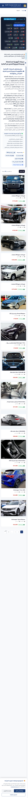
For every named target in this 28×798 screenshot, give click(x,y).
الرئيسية (23, 10)
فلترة (21, 171)
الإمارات (15, 31)
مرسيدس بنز (19, 155)
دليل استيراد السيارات (17, 165)
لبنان (22, 44)
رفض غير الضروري (7, 791)
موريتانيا (8, 44)
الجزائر (10, 38)
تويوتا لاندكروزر (18, 158)
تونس (16, 38)
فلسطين (7, 41)
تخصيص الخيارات (13, 795)
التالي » (5, 532)
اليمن (22, 28)
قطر (22, 31)
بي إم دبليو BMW (10, 152)
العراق (15, 28)
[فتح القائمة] (3, 5)
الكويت (8, 28)
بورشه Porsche (9, 155)
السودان (14, 41)
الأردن (15, 35)
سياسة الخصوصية (14, 787)
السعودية (8, 25)
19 (8, 532)
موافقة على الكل (19, 791)
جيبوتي (13, 48)
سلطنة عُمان (7, 31)
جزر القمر (6, 48)
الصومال (21, 48)
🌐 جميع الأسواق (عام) (19, 25)
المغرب (21, 41)
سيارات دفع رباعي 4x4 (17, 162)
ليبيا (22, 38)
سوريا (16, 44)
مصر (9, 35)
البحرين (21, 35)
